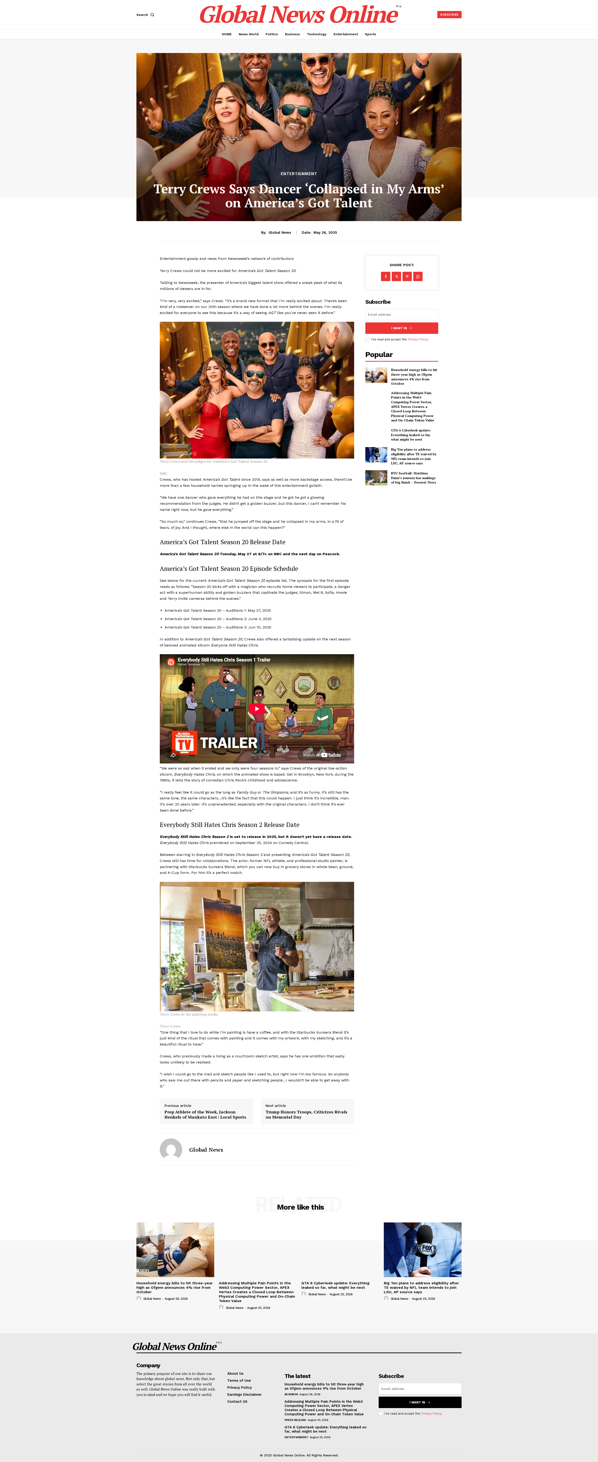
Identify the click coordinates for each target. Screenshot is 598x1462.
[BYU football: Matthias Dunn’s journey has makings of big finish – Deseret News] (376, 477)
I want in (399, 328)
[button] (146, 15)
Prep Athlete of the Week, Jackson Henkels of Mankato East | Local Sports (205, 1114)
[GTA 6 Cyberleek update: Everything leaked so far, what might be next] (376, 434)
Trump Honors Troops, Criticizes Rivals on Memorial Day (306, 1114)
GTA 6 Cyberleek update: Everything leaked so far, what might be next (411, 434)
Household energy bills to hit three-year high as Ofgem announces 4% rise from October (414, 376)
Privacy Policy (418, 339)
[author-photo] (139, 1298)
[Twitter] (396, 276)
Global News (280, 232)
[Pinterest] (407, 276)
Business (291, 1394)
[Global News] (171, 1149)
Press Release (295, 1420)
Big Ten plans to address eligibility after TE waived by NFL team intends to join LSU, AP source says (413, 456)
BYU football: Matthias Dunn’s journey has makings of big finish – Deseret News (413, 477)
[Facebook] (385, 276)
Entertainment (299, 174)
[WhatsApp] (418, 276)
